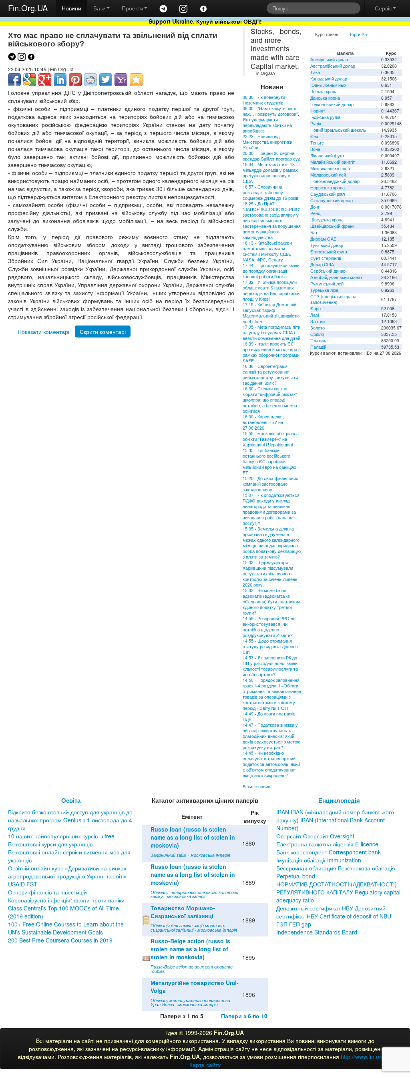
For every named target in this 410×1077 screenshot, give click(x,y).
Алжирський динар (329, 59)
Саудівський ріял (327, 194)
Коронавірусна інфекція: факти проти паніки (66, 900)
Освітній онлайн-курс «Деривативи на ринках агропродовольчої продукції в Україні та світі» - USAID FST (69, 876)
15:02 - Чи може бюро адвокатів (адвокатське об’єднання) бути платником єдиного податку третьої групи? (271, 601)
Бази (99, 8)
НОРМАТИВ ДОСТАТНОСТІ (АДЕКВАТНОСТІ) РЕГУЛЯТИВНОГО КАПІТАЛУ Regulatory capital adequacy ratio (338, 892)
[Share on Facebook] (14, 79)
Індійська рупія (325, 117)
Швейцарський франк (332, 226)
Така (315, 72)
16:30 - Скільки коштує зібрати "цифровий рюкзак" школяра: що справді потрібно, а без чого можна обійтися (270, 400)
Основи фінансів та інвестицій (47, 892)
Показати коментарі (43, 332)
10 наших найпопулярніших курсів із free (61, 836)
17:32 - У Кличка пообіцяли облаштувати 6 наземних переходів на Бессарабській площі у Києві (271, 290)
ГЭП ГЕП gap (293, 924)
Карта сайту (205, 1065)
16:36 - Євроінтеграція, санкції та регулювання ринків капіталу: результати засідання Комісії (270, 374)
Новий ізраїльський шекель (338, 130)
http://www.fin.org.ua (366, 1057)
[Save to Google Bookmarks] (29, 79)
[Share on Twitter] (105, 79)
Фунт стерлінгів (325, 258)
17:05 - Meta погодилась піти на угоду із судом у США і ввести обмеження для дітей (271, 332)
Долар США (322, 264)
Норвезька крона (327, 188)
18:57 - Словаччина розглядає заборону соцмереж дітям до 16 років (270, 192)
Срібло (317, 334)
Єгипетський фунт (329, 252)
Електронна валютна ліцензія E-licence (327, 844)
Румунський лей (327, 284)
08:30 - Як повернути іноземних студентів (264, 100)
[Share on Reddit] (90, 79)
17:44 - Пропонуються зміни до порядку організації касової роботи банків (271, 270)
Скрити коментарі (103, 332)
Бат (314, 232)
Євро (315, 308)
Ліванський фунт (327, 156)
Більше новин (256, 787)
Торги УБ (358, 34)
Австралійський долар (332, 66)
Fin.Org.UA (28, 8)
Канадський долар (328, 79)
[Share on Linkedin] (60, 79)
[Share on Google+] (44, 79)
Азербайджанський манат (336, 277)
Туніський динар (326, 245)
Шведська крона (327, 220)
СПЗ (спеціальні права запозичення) (333, 299)
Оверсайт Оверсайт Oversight (315, 836)
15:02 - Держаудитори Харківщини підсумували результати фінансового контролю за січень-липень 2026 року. (270, 573)
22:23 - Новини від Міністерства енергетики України (267, 142)
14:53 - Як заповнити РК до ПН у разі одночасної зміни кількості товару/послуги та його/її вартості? (270, 666)
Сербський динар (328, 271)
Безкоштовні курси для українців (50, 844)
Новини (71, 8)
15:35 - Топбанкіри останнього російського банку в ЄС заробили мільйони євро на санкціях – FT (271, 461)
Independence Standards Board (316, 932)
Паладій (318, 347)
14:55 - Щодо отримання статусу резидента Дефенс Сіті (270, 646)
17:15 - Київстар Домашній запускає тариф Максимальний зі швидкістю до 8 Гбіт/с (271, 312)
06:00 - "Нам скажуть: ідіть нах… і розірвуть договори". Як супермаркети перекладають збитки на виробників (271, 119)
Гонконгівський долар (332, 104)
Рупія (315, 124)
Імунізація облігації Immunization (318, 860)
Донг (315, 207)
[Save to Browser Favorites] (136, 79)
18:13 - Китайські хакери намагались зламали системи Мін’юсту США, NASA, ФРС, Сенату (267, 251)
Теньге (317, 143)
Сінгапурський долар (331, 200)
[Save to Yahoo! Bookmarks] (121, 79)
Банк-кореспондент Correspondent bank (328, 852)
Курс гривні (326, 34)
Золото (317, 328)
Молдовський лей (328, 175)
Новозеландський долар (335, 181)
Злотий (317, 321)
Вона (315, 149)
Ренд (315, 213)
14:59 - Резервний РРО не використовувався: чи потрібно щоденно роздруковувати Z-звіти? (269, 626)
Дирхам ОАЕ (323, 239)
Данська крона (325, 98)
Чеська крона (324, 91)
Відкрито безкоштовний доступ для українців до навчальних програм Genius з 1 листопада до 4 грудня (70, 820)
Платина (319, 341)
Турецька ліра (324, 290)
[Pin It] (75, 79)
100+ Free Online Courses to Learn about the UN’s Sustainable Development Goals (66, 928)
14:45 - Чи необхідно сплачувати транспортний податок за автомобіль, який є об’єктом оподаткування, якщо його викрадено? (271, 764)
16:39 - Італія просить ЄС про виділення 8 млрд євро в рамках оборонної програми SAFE (272, 352)
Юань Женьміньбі (328, 85)
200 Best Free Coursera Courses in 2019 (60, 940)
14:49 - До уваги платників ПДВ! (269, 716)
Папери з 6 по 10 (244, 1016)
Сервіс (383, 8)
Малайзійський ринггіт (332, 162)
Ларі (314, 315)
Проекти (132, 8)
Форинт (317, 111)
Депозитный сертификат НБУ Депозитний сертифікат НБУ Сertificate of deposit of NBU (333, 912)
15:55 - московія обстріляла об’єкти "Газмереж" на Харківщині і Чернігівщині (271, 439)
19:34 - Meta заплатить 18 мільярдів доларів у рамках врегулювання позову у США (270, 172)
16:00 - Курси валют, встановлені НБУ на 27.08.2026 (263, 422)
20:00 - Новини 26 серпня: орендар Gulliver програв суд (271, 156)
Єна (314, 136)
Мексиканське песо (330, 168)
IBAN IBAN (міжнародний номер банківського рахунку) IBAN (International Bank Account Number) (335, 820)
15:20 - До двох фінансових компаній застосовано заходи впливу (270, 483)
